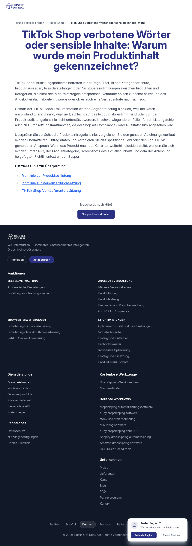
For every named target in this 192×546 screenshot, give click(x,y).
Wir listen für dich (19, 388)
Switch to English (143, 535)
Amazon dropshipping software (121, 443)
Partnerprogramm (111, 497)
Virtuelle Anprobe (110, 332)
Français (105, 524)
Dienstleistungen (19, 382)
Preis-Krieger (16, 412)
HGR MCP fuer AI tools (115, 449)
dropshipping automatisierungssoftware (126, 407)
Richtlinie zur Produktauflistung (46, 176)
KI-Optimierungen (112, 319)
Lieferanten (107, 473)
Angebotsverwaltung (115, 280)
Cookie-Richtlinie (19, 443)
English (54, 524)
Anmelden (17, 259)
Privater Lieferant (19, 400)
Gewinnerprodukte (20, 394)
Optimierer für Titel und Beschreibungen (125, 326)
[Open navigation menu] (181, 5)
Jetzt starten (41, 259)
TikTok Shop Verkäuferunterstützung (51, 191)
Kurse (103, 479)
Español (70, 524)
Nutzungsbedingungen (23, 437)
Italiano (122, 524)
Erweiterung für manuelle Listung (29, 326)
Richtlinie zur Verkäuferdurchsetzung (51, 183)
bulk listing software (113, 425)
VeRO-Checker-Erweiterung (26, 338)
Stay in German (171, 535)
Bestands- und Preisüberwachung (121, 305)
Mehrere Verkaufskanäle (114, 287)
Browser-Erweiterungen (27, 319)
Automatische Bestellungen (26, 287)
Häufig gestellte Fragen (29, 22)
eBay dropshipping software (119, 413)
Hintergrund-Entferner (113, 338)
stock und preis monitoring (117, 419)
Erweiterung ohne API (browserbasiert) (34, 332)
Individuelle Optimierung (114, 350)
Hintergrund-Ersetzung (113, 356)
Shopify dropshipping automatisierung (125, 437)
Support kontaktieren (96, 214)
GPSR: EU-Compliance (114, 311)
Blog (103, 485)
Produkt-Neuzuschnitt (113, 362)
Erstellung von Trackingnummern (30, 293)
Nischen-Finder (110, 388)
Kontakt (105, 503)
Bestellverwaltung (23, 280)
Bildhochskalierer (109, 344)
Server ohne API (19, 406)
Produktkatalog (108, 299)
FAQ (103, 491)
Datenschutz (16, 431)
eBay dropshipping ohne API (119, 431)
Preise (104, 467)
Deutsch (87, 524)
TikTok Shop (56, 22)
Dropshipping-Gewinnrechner (120, 382)
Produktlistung (108, 293)
